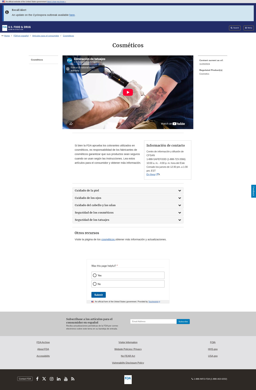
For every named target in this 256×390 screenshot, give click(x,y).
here (72, 14)
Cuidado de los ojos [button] (88, 198)
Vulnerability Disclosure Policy (128, 363)
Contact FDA (25, 379)
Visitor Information (128, 342)
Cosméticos (37, 60)
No (99, 284)
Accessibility (43, 356)
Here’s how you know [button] (56, 2)
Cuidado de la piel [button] (87, 190)
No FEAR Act (128, 356)
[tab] (128, 190)
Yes (99, 275)
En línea (151, 174)
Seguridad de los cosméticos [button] (94, 212)
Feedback (253, 191)
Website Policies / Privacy (128, 349)
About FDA (43, 349)
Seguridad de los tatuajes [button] (92, 220)
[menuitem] (212, 63)
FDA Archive (43, 342)
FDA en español (21, 36)
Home (7, 36)
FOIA (213, 342)
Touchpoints (153, 302)
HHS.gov (213, 349)
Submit (98, 295)
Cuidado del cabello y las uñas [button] (95, 205)
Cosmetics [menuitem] (204, 74)
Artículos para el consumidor (45, 36)
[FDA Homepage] (16, 28)
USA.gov (213, 356)
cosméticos (108, 239)
